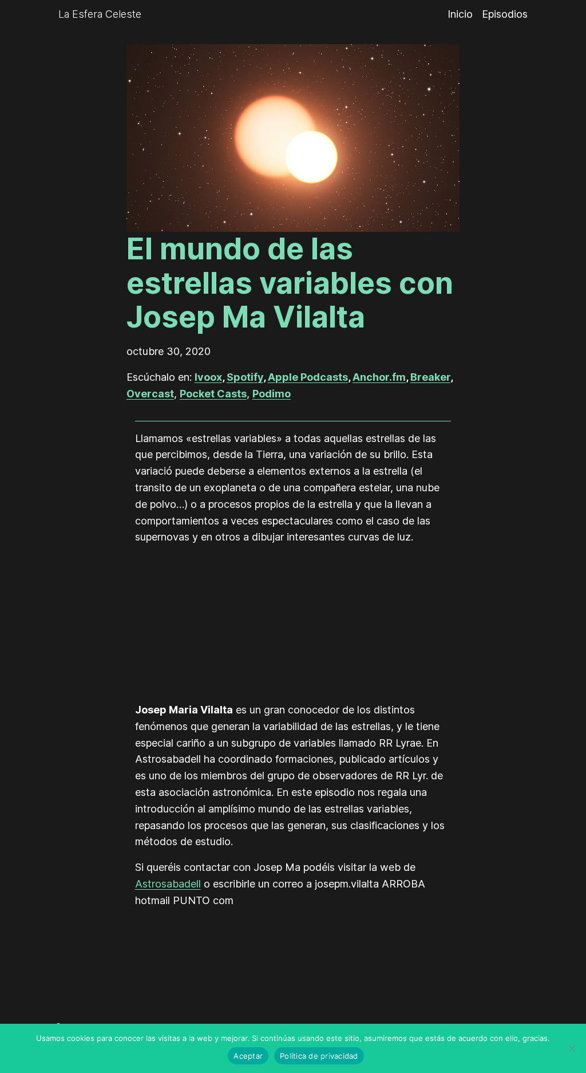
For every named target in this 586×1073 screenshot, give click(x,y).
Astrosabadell (168, 884)
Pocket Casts (213, 394)
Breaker (430, 377)
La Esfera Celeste (99, 14)
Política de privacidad (319, 1055)
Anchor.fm (379, 377)
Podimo (271, 394)
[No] (571, 1048)
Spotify (245, 377)
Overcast (150, 394)
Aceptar (248, 1055)
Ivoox (208, 377)
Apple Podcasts (308, 377)
